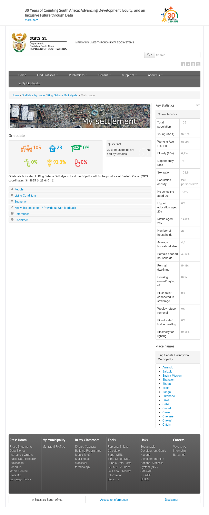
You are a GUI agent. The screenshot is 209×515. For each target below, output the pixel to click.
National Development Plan (152, 457)
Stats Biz (15, 475)
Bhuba (166, 384)
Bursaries (179, 455)
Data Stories (18, 450)
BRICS (144, 479)
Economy (20, 201)
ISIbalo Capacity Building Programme (88, 448)
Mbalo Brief (82, 455)
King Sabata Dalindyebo (62, 95)
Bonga (166, 392)
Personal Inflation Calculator (119, 448)
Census (103, 75)
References (21, 214)
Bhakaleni (168, 379)
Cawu (166, 412)
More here (31, 19)
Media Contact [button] (19, 471)
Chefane (167, 416)
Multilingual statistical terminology (82, 463)
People (18, 189)
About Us (154, 75)
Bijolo (165, 388)
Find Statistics (46, 75)
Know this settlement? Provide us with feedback (45, 208)
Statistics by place (33, 95)
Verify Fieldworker (29, 83)
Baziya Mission (172, 375)
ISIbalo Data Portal (120, 463)
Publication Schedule (17, 465)
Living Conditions (25, 195)
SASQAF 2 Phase (119, 467)
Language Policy (20, 479)
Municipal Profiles (53, 446)
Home (22, 75)
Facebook (183, 64)
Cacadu (167, 408)
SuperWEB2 (115, 455)
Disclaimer (21, 220)
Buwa (166, 400)
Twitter (188, 64)
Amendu (167, 367)
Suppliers (128, 75)
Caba (165, 404)
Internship (179, 450)
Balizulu (167, 371)
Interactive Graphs (21, 455)
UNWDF (145, 475)
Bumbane (168, 396)
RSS (198, 64)
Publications (77, 75)
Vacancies (179, 446)
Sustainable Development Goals (153, 448)
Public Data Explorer (23, 459)
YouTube (193, 64)
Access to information (114, 499)
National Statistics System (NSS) (151, 465)
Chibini (166, 424)
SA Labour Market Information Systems (119, 475)
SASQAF (146, 471)
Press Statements (21, 446)
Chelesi (167, 420)
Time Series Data (119, 459)
